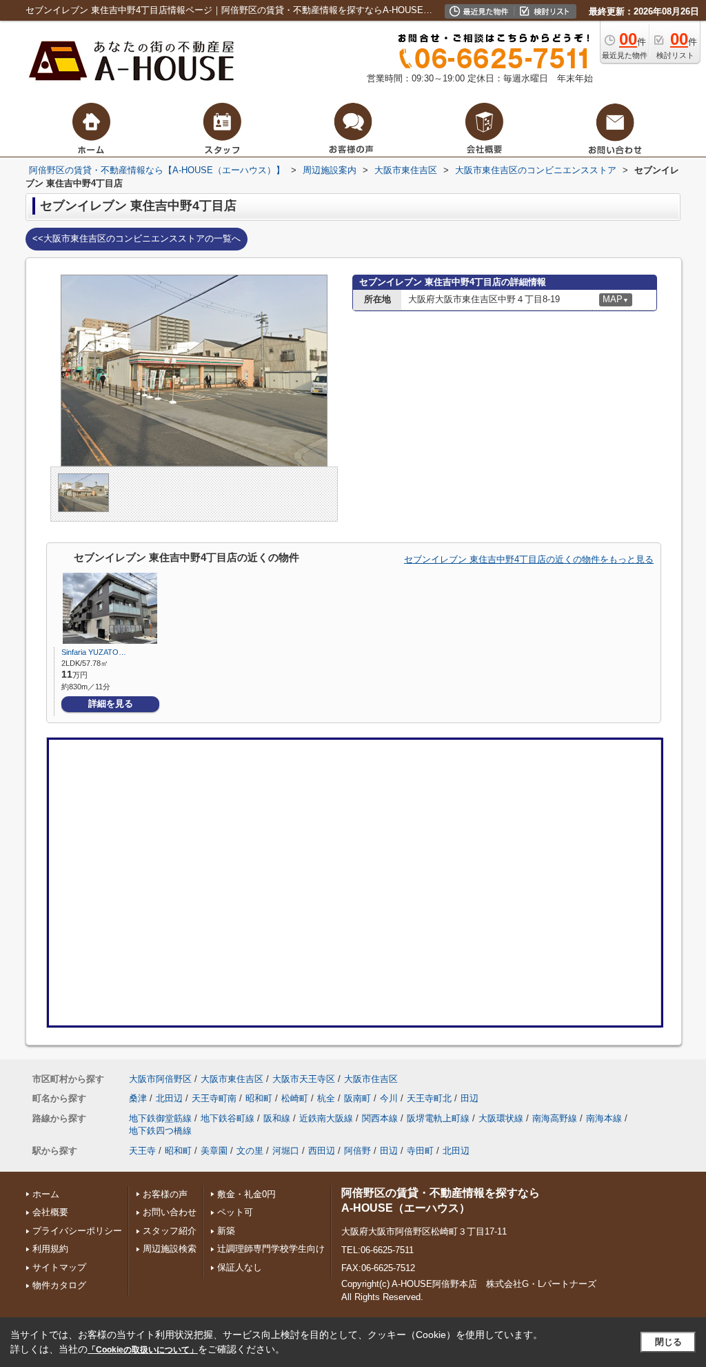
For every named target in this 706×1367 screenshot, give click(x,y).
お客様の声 (165, 1194)
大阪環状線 (500, 1118)
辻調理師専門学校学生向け (271, 1248)
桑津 (138, 1098)
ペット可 (235, 1212)
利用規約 (50, 1248)
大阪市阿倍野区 (160, 1079)
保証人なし (239, 1267)
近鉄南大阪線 (326, 1118)
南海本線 (604, 1118)
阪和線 (276, 1118)
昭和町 (258, 1098)
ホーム (45, 1194)
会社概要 (50, 1212)
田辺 (469, 1098)
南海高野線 (554, 1118)
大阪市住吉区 (371, 1079)
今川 (389, 1098)
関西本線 (380, 1118)
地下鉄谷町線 (227, 1118)
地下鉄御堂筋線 (160, 1118)
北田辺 (169, 1098)
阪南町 (357, 1098)
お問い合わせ (169, 1212)
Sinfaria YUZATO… (93, 652)
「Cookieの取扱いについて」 (143, 1350)
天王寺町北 (429, 1098)
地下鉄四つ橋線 (160, 1130)
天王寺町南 (214, 1098)
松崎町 (294, 1098)
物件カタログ (59, 1285)
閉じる (668, 1342)
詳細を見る (110, 703)
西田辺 (321, 1150)
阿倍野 (357, 1150)
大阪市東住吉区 (232, 1079)
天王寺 (142, 1150)
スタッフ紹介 (169, 1231)
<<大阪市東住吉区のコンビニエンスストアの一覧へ (136, 238)
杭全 (326, 1098)
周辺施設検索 (169, 1248)
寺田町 (420, 1150)
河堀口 (285, 1150)
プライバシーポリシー (77, 1231)
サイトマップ (59, 1267)
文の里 (249, 1150)
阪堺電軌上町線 (438, 1118)
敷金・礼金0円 (246, 1194)
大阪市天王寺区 (303, 1079)
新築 (226, 1231)
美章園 (214, 1150)
